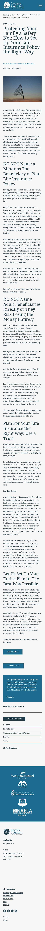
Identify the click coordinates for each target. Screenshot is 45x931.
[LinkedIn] (13, 911)
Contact (6, 905)
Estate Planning (8, 729)
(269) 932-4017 (8, 844)
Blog (13, 15)
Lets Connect (13, 652)
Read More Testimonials (12, 706)
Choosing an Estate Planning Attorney (16, 733)
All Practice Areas (10, 748)
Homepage (6, 15)
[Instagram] (9, 911)
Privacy (5, 920)
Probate (6, 737)
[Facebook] (5, 911)
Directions (7, 859)
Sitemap (5, 917)
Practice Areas (8, 899)
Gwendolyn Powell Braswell (13, 893)
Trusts (5, 741)
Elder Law (6, 725)
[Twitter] (16, 911)
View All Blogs (13, 666)
